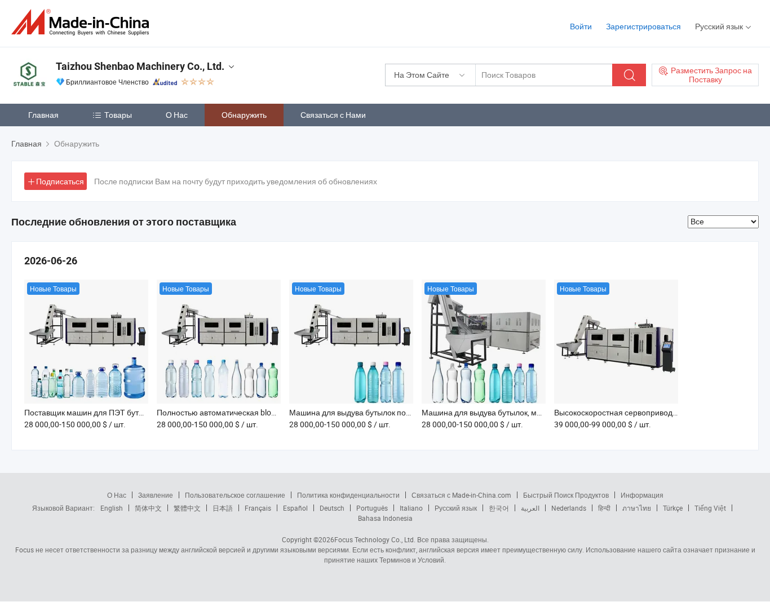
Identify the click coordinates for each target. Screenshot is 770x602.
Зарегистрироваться (643, 26)
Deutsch (332, 507)
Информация (642, 494)
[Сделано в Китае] (83, 22)
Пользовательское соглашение (235, 494)
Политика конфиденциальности (348, 494)
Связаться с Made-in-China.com (461, 494)
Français (258, 507)
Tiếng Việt (710, 507)
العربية (530, 507)
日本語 (223, 507)
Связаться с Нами (333, 114)
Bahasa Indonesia (385, 518)
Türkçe (673, 507)
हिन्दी (604, 507)
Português (372, 507)
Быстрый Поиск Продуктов (566, 494)
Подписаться (60, 181)
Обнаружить (244, 114)
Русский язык (456, 507)
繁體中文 (187, 507)
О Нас (177, 114)
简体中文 (148, 507)
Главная (43, 114)
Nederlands (568, 507)
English (111, 507)
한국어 (499, 507)
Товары (118, 114)
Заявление (155, 494)
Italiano (411, 507)
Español (295, 507)
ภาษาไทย (636, 507)
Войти (581, 26)
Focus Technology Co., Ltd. (374, 539)
